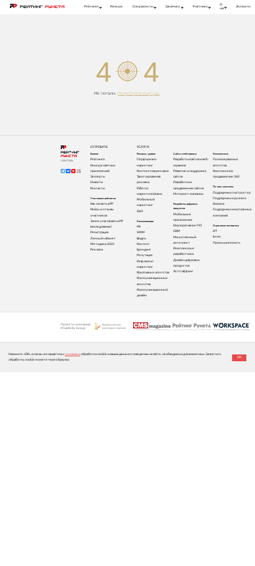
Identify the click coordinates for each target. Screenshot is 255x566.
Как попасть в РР (101, 203)
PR (138, 226)
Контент (143, 244)
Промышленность (226, 242)
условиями (72, 354)
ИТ (215, 231)
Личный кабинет (103, 238)
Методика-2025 (102, 244)
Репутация (144, 255)
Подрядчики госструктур (232, 192)
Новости (96, 182)
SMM (141, 232)
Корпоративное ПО (187, 225)
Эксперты (243, 6)
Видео (141, 238)
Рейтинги (97, 159)
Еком (217, 236)
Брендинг (144, 249)
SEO (140, 211)
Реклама (96, 249)
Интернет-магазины (188, 193)
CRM (176, 231)
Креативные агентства (153, 272)
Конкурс (116, 6)
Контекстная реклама (152, 171)
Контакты (97, 188)
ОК (239, 357)
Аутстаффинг (183, 271)
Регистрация (99, 232)
